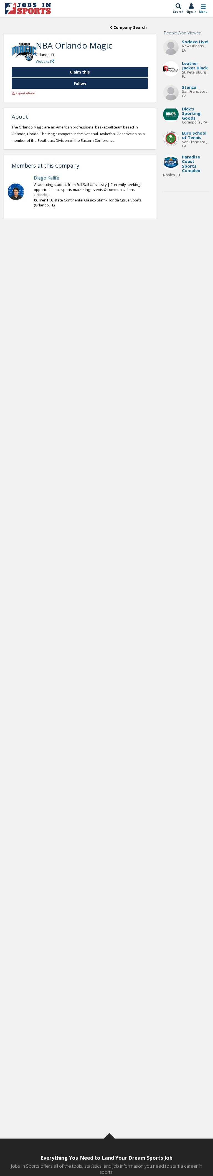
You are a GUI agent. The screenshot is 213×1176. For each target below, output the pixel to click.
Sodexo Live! (195, 41)
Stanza (189, 87)
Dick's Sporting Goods (191, 113)
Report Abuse (25, 93)
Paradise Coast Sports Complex (191, 163)
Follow (80, 83)
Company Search (129, 27)
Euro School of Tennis (194, 135)
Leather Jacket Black (195, 65)
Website (43, 61)
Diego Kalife (46, 178)
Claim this (80, 72)
